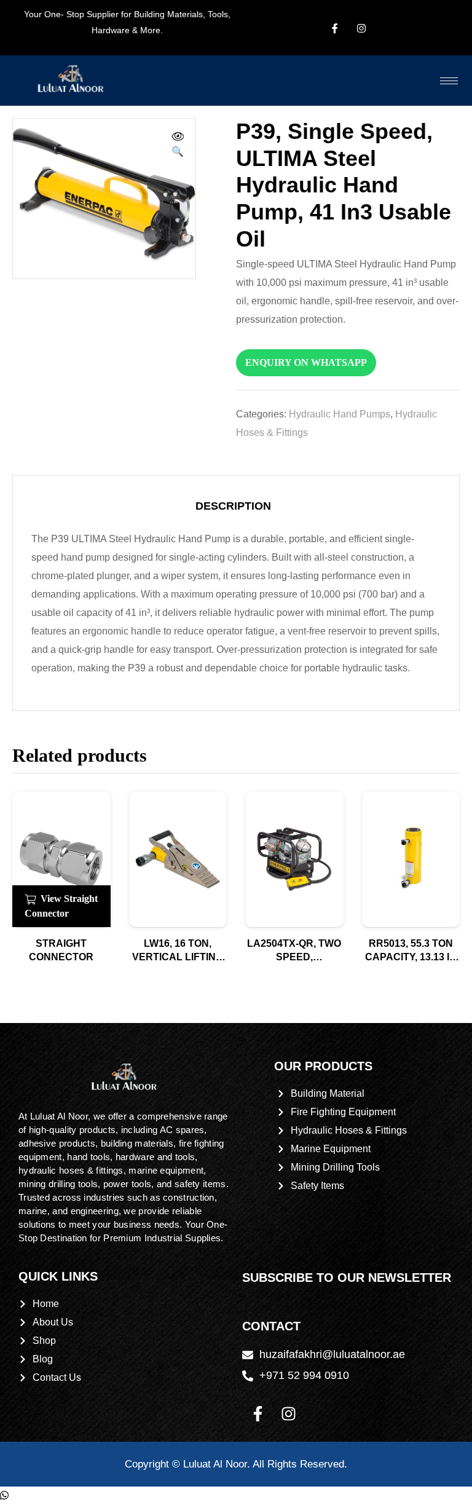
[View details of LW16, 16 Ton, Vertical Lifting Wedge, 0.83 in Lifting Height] (178, 859)
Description (233, 506)
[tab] (233, 506)
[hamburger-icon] (449, 81)
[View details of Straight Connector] (61, 859)
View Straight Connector (61, 905)
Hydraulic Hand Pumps (339, 414)
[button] (177, 145)
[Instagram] (288, 1414)
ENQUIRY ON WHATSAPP (306, 362)
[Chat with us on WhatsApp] (4, 1495)
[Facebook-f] (257, 1414)
